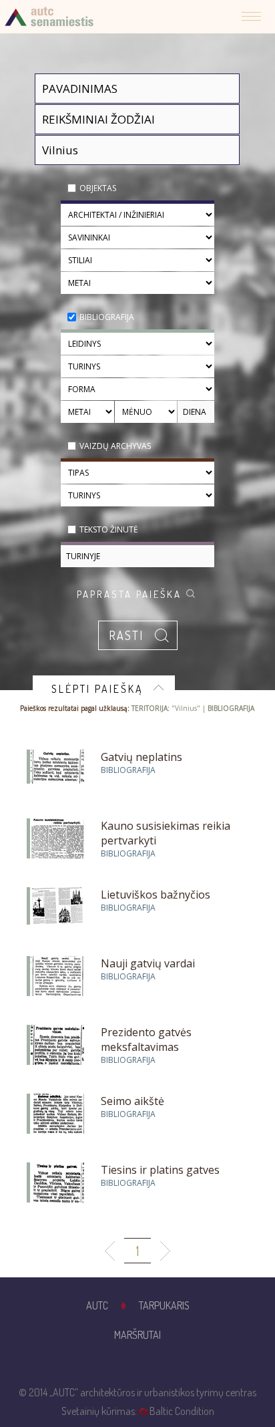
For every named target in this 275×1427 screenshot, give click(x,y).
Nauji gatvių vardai (148, 963)
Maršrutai (137, 1334)
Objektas (97, 188)
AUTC (97, 1305)
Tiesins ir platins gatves (160, 1169)
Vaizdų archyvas (115, 446)
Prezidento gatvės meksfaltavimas (146, 1039)
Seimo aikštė (132, 1101)
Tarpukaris (164, 1305)
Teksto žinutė (108, 529)
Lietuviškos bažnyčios (155, 894)
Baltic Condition (182, 1411)
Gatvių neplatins (141, 757)
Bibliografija (106, 317)
